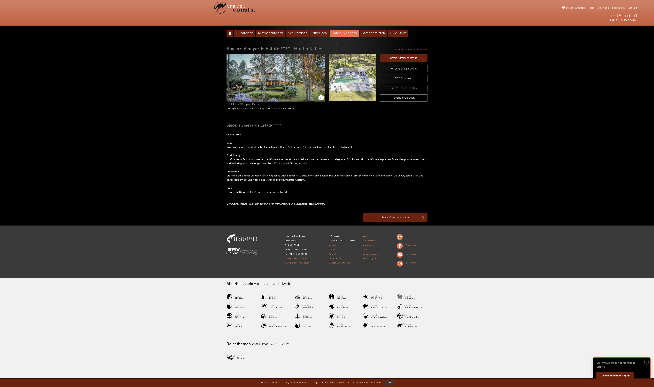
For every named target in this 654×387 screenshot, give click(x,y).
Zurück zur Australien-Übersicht (410, 49)
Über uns (603, 8)
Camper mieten (373, 33)
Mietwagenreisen (270, 33)
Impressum (368, 245)
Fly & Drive (398, 33)
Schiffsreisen (297, 33)
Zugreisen (319, 33)
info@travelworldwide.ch (296, 258)
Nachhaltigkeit (370, 258)
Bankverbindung (371, 254)
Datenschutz (369, 240)
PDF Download (403, 78)
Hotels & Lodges (344, 33)
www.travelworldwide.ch (296, 262)
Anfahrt (332, 254)
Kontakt (632, 8)
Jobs (365, 249)
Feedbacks (618, 8)
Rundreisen (244, 33)
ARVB (365, 236)
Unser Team (335, 258)
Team (591, 8)
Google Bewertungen (339, 262)
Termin (332, 249)
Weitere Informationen (369, 382)
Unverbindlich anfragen (615, 375)
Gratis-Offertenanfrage (403, 58)
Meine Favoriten (575, 8)
